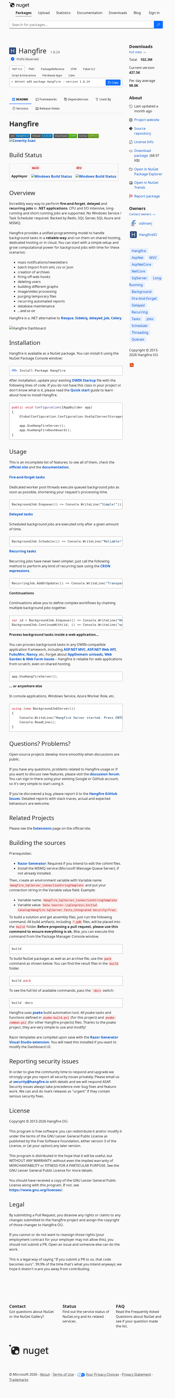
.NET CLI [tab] (17, 69)
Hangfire (139, 250)
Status (69, 1306)
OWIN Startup (84, 380)
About (45, 1374)
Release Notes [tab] (49, 108)
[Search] (158, 25)
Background (142, 291)
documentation (55, 467)
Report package (147, 196)
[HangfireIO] (133, 234)
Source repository (142, 131)
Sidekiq (81, 318)
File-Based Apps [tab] (52, 75)
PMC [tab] (32, 69)
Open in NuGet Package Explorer (148, 171)
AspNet (137, 257)
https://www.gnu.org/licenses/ (35, 1190)
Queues (138, 339)
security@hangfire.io (31, 1081)
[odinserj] (133, 223)
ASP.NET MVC (75, 649)
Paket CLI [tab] (89, 69)
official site (18, 467)
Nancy (31, 654)
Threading (140, 332)
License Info (144, 142)
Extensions (42, 828)
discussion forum (104, 774)
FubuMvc (17, 654)
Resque (67, 318)
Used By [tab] (105, 99)
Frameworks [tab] (48, 99)
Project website (146, 119)
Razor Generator (32, 863)
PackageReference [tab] (52, 69)
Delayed (138, 305)
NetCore (138, 271)
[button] (113, 83)
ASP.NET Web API (101, 649)
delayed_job (99, 318)
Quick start (80, 390)
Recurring (140, 312)
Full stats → (137, 52)
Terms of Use (63, 1374)
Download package (142, 153)
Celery (116, 318)
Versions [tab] (21, 108)
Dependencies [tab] (77, 99)
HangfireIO (148, 234)
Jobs (150, 319)
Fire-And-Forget (144, 298)
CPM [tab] (74, 69)
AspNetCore (141, 264)
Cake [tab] (72, 75)
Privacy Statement (136, 1374)
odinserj (145, 223)
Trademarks (19, 1379)
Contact (17, 1306)
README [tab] (21, 99)
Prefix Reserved (28, 59)
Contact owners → (142, 214)
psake (38, 1012)
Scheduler (140, 325)
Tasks (136, 319)
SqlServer (139, 278)
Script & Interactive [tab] (24, 75)
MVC (153, 257)
